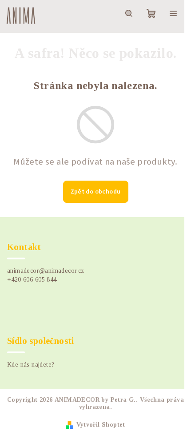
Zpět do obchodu (96, 191)
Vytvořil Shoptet (100, 424)
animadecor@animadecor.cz (45, 270)
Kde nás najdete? (30, 364)
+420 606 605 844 (31, 279)
